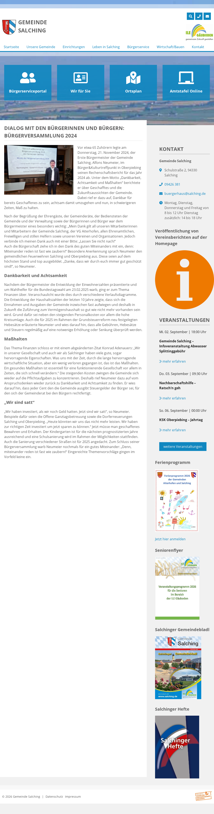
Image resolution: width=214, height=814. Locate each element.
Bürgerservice (138, 47)
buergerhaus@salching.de (185, 193)
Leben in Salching (106, 47)
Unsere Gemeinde (41, 47)
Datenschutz (54, 797)
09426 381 (172, 184)
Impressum (73, 797)
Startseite (11, 47)
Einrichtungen (74, 47)
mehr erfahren (174, 361)
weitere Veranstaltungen (182, 446)
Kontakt (198, 47)
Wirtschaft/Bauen (170, 47)
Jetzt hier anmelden (170, 539)
